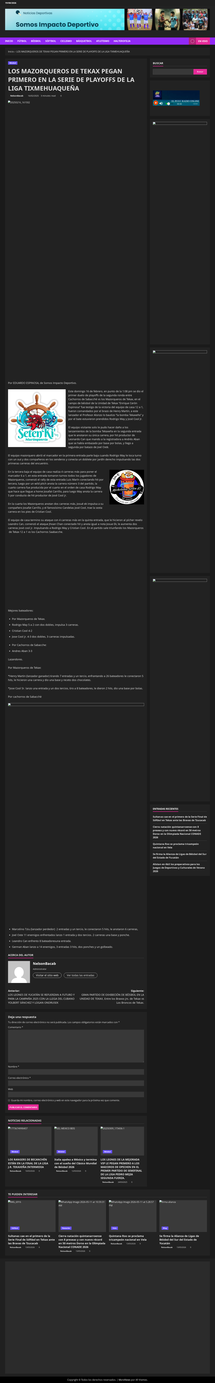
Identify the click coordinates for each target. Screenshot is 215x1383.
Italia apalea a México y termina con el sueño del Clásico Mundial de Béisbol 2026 (75, 1163)
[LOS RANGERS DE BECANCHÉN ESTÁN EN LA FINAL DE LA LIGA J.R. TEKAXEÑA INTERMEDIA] (29, 1141)
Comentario (15, 1027)
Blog (165, 1228)
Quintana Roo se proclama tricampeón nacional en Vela (128, 1237)
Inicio (9, 41)
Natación (66, 1228)
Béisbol (36, 41)
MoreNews (124, 1379)
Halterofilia (122, 41)
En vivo (203, 41)
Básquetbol (84, 41)
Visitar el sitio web (47, 975)
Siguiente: (112, 996)
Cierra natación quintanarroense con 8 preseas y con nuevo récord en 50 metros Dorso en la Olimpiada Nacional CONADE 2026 (82, 1241)
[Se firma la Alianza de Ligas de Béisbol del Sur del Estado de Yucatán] (183, 1216)
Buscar (158, 63)
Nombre (13, 1066)
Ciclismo (66, 41)
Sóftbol (50, 41)
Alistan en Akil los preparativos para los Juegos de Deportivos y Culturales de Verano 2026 (179, 868)
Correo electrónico (19, 1078)
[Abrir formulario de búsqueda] (186, 41)
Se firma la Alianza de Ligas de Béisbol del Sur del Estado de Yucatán (179, 1239)
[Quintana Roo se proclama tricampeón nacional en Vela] (132, 1216)
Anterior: (41, 996)
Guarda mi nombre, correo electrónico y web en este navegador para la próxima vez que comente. (65, 1100)
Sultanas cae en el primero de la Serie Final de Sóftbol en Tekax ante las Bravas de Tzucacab (31, 1239)
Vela (114, 1228)
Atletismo (102, 41)
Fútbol (22, 41)
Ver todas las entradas (80, 975)
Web (10, 1089)
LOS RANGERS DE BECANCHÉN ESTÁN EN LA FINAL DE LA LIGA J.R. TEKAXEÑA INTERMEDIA (28, 1163)
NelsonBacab (16, 95)
